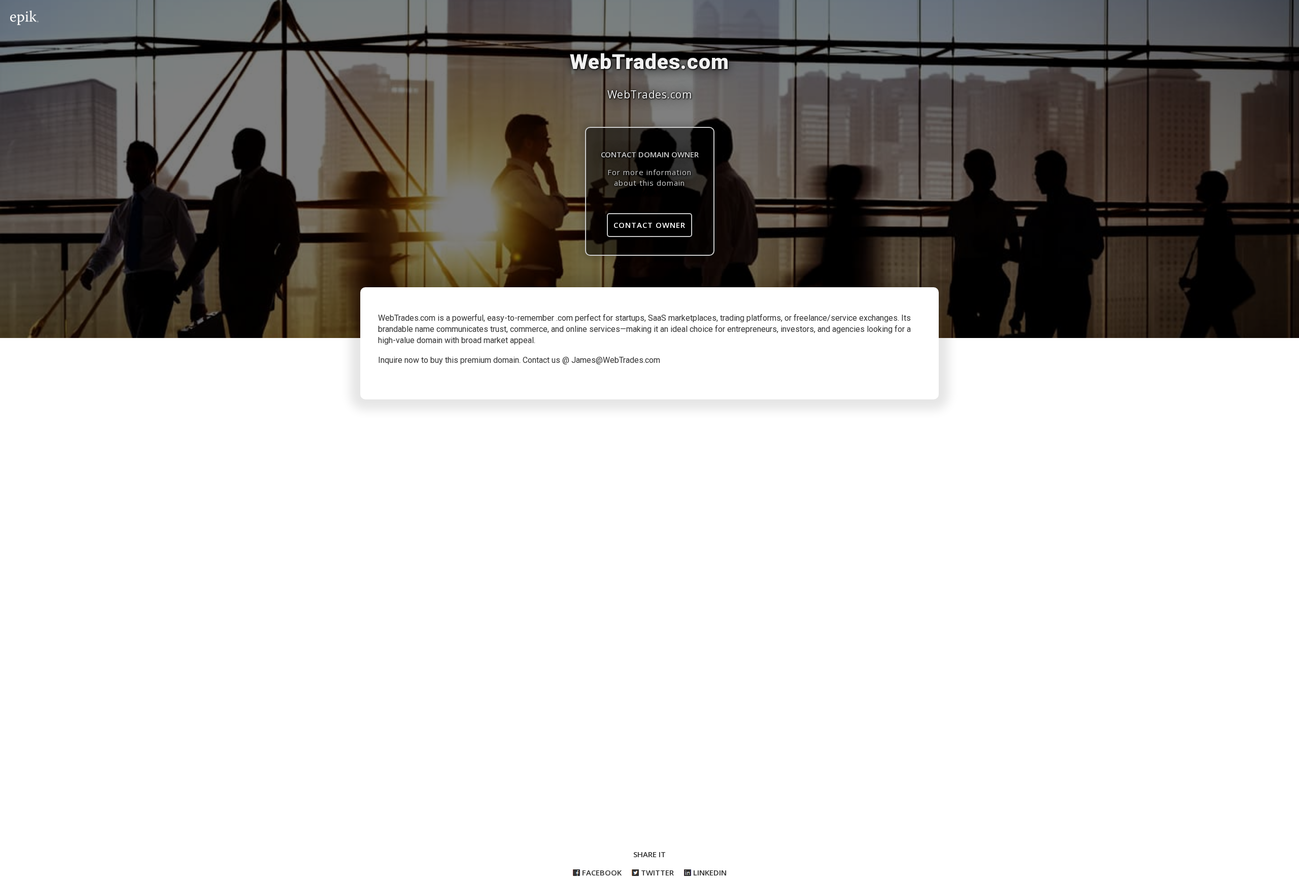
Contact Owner (649, 225)
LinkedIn (709, 872)
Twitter (656, 872)
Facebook (601, 872)
